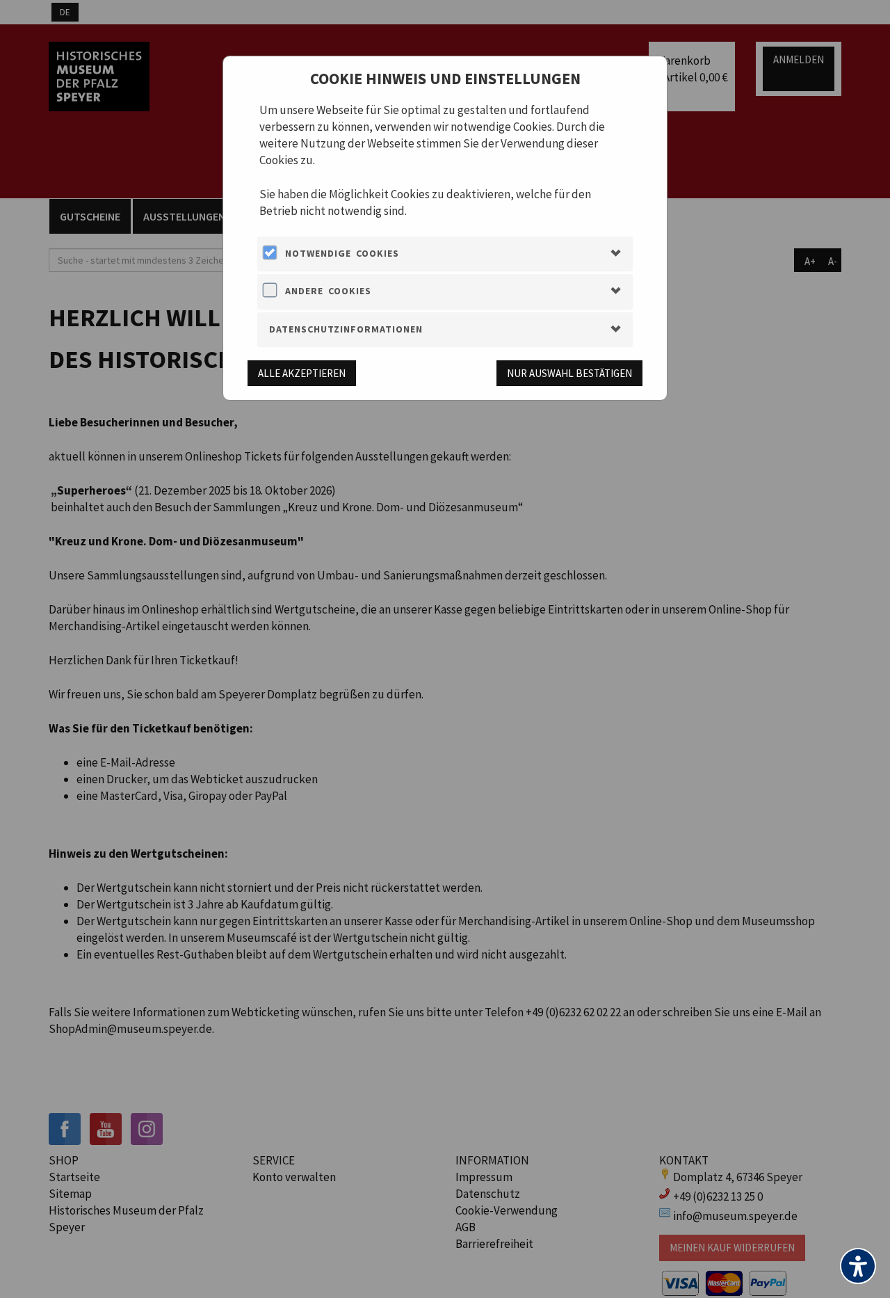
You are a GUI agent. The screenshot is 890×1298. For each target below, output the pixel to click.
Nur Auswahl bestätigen (569, 373)
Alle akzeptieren (302, 373)
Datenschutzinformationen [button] (346, 329)
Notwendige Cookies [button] (342, 253)
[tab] (445, 254)
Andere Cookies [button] (328, 291)
